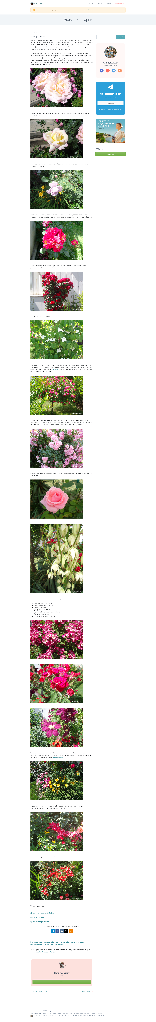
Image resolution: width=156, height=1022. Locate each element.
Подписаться (110, 103)
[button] (53, 931)
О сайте (108, 3)
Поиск (120, 37)
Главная (90, 3)
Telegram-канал (119, 3)
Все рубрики (110, 154)
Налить (62, 982)
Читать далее (86, 991)
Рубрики (99, 3)
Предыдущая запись (40, 991)
